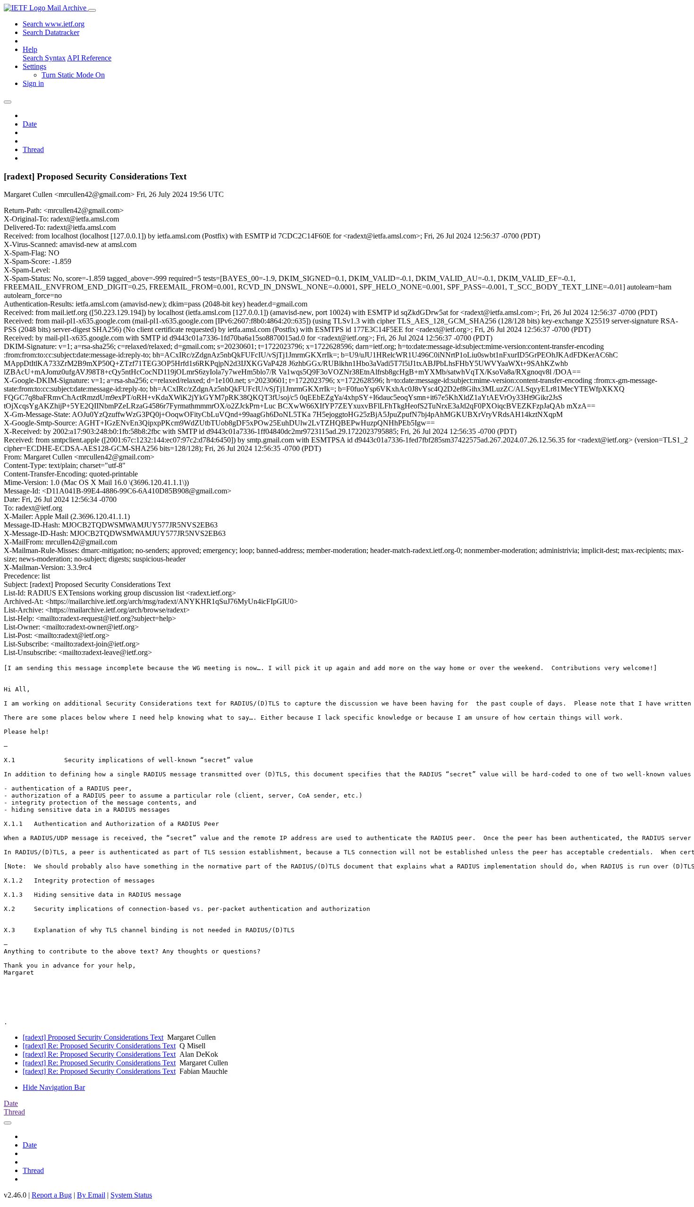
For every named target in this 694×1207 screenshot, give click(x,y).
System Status (131, 1195)
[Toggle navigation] (92, 10)
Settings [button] (34, 66)
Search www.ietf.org (54, 24)
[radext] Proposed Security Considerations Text (93, 1037)
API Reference (89, 58)
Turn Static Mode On (73, 75)
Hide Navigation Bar (54, 1087)
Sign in (33, 83)
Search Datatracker (51, 32)
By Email (91, 1195)
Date (30, 124)
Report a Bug (52, 1195)
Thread (33, 149)
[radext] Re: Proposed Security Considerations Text (99, 1046)
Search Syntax (44, 58)
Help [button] (30, 49)
